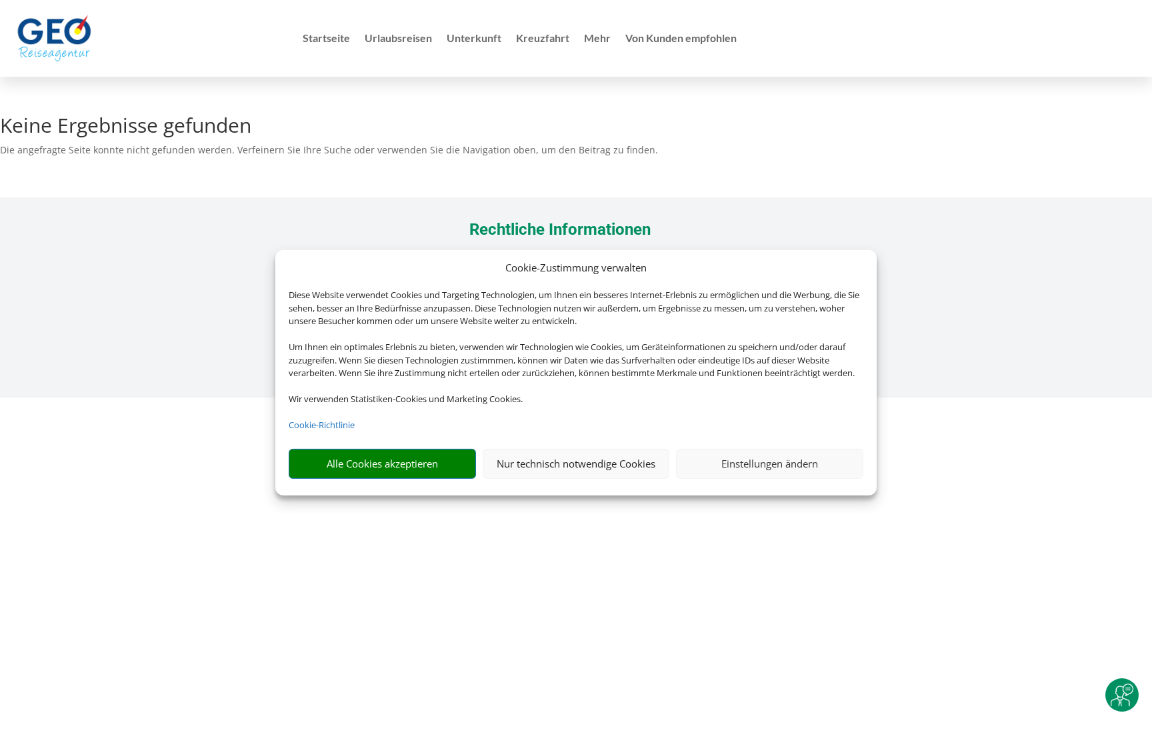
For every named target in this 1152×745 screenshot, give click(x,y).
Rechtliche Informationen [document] (560, 230)
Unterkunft (474, 38)
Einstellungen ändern (769, 463)
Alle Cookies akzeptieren (382, 463)
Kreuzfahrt (542, 38)
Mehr (597, 38)
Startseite (326, 38)
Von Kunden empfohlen (681, 38)
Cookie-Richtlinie (322, 425)
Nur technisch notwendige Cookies (576, 463)
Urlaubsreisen (398, 38)
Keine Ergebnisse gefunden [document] (125, 127)
